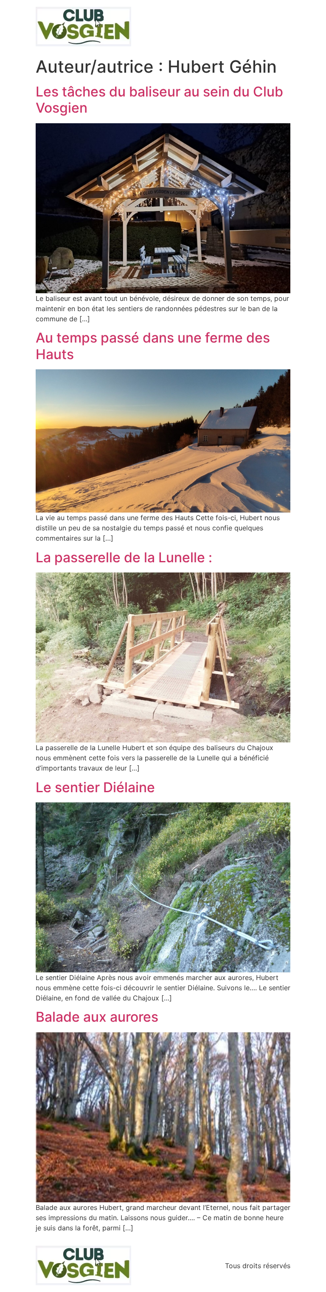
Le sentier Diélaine (95, 787)
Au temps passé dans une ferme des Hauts (153, 345)
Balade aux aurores (97, 1017)
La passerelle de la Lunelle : (124, 557)
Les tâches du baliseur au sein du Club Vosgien (159, 99)
